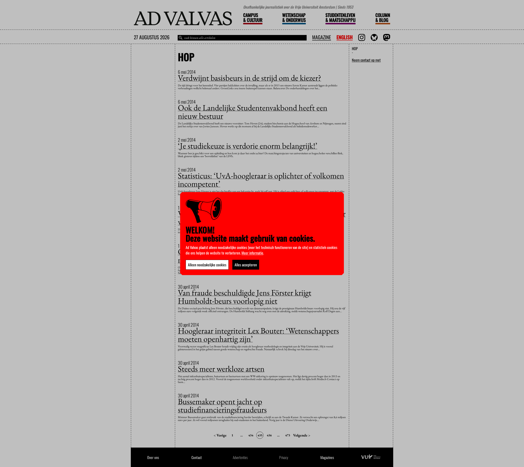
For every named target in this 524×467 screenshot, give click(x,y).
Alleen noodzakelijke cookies (207, 264)
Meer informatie (252, 252)
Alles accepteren (246, 264)
